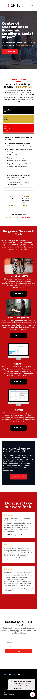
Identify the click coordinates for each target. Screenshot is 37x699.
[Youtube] (19, 674)
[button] (32, 5)
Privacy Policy (6, 692)
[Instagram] (9, 674)
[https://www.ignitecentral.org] (16, 5)
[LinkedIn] (14, 674)
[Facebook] (5, 674)
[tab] (18, 110)
